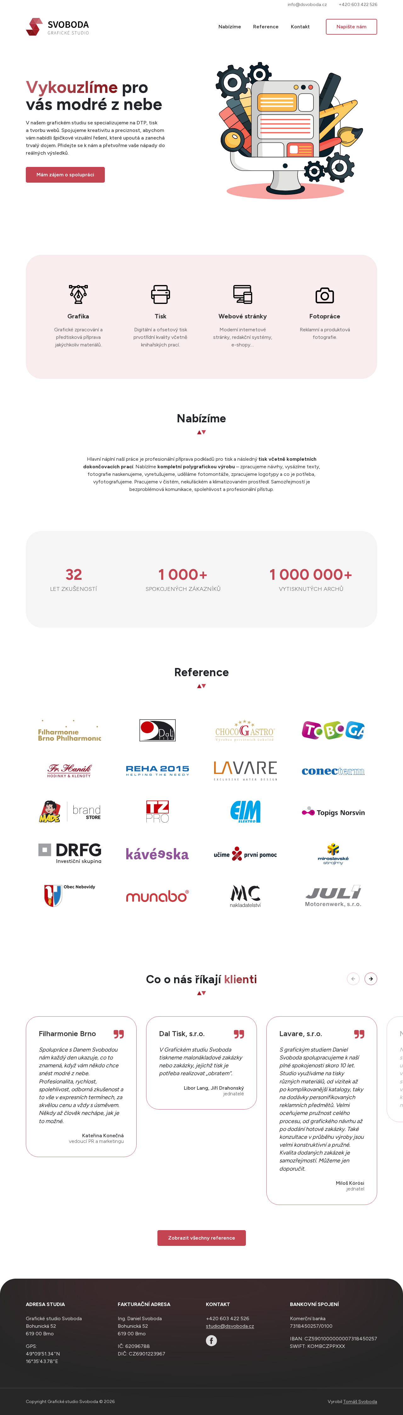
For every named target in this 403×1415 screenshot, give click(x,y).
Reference (266, 27)
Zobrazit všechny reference (201, 1238)
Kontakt (300, 27)
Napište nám (351, 27)
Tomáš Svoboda (360, 1401)
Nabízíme (230, 27)
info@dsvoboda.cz (307, 4)
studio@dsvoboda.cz (230, 1326)
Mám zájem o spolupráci (65, 175)
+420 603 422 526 (358, 4)
